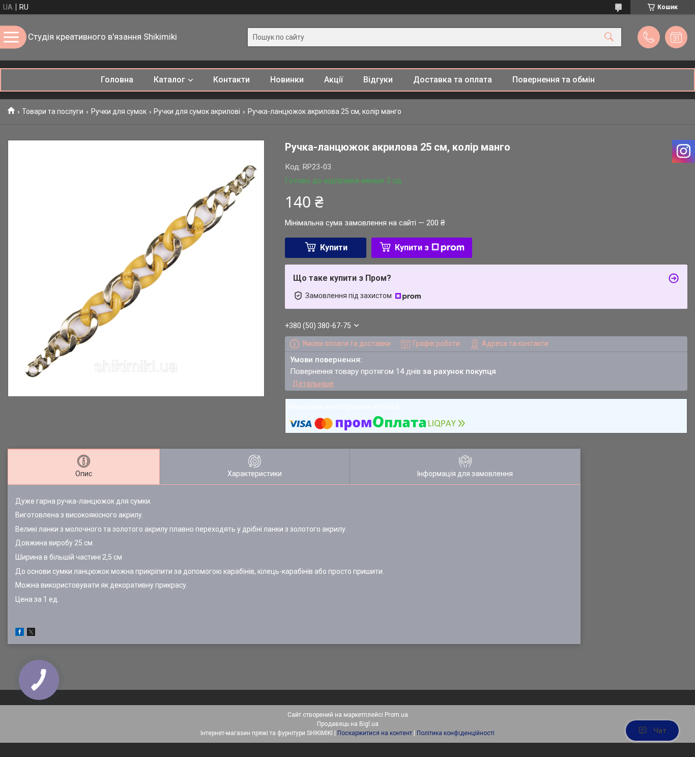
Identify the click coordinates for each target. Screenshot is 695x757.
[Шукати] (609, 37)
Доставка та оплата (452, 79)
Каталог (169, 79)
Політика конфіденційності (456, 733)
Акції (333, 79)
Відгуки (378, 79)
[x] (31, 633)
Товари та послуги (52, 111)
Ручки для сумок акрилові (197, 111)
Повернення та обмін (553, 79)
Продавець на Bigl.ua (348, 723)
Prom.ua (396, 714)
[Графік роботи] (676, 37)
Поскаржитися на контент (374, 733)
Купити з (412, 247)
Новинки (287, 79)
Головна (117, 79)
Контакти (231, 79)
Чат (660, 730)
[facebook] (19, 633)
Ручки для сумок (119, 111)
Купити (333, 247)
